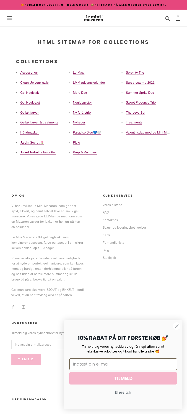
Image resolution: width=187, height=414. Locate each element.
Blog (106, 250)
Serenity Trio (135, 72)
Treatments (134, 122)
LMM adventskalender (89, 82)
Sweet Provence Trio (141, 102)
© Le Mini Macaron (29, 399)
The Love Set (135, 112)
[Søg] (167, 18)
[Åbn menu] (9, 18)
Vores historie (112, 205)
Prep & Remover (85, 152)
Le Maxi (78, 72)
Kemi (106, 235)
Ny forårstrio (82, 112)
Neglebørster (82, 102)
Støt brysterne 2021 (140, 82)
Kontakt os (110, 220)
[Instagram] (23, 307)
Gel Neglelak (29, 92)
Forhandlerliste (113, 242)
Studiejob (109, 257)
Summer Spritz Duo (140, 92)
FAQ (106, 212)
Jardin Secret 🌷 (32, 142)
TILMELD (123, 378)
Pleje (76, 142)
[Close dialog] (177, 326)
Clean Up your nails (34, 82)
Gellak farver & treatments (39, 122)
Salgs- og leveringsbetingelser (124, 227)
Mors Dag (80, 92)
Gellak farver (29, 112)
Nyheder (79, 122)
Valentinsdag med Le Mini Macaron (151, 132)
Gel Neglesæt (30, 102)
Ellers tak (123, 392)
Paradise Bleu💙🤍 (87, 132)
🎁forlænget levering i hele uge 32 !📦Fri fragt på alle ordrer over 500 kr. (93, 5)
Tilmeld (26, 359)
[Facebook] (13, 307)
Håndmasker (29, 132)
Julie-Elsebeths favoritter (38, 152)
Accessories (29, 72)
